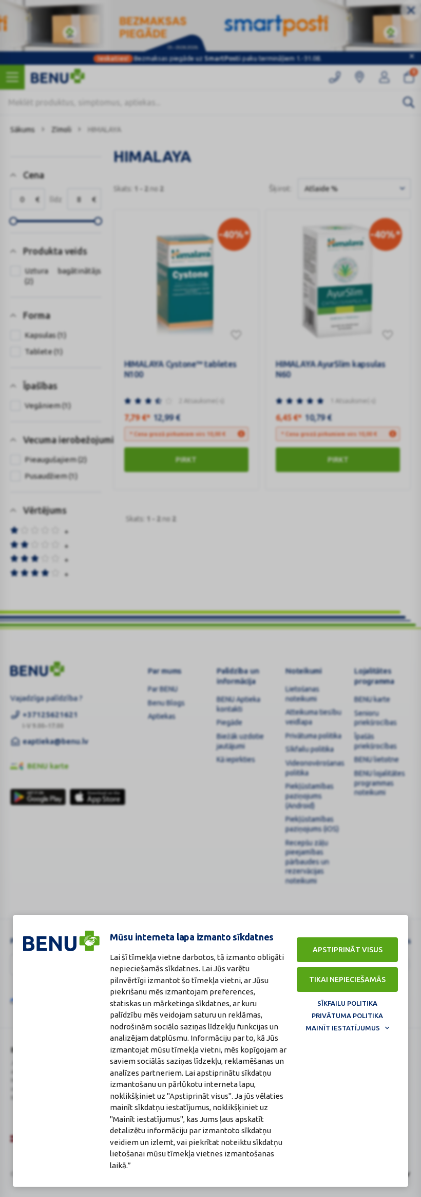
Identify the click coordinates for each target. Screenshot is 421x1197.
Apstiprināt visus (347, 950)
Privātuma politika (347, 1015)
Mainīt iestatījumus (342, 1027)
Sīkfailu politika (347, 1003)
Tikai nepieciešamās (347, 979)
